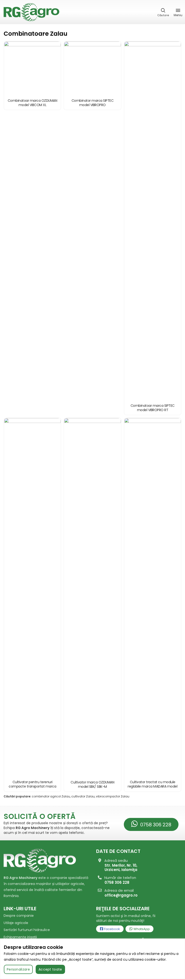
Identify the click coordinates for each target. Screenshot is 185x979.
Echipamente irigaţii (20, 937)
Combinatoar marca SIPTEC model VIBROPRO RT (153, 407)
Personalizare (18, 969)
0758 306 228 (155, 824)
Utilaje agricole (16, 922)
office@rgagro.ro (121, 895)
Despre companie (19, 915)
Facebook (111, 929)
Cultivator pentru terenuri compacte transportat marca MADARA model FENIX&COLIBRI (32, 786)
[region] (92, 958)
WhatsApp (141, 929)
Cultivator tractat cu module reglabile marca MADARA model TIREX (152, 786)
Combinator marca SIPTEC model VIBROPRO (93, 102)
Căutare (163, 15)
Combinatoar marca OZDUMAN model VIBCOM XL (32, 102)
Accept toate (50, 969)
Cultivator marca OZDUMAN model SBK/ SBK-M (92, 784)
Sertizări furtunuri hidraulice (27, 929)
